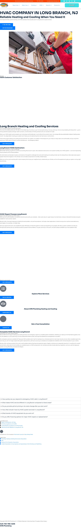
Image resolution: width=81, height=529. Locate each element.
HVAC (40, 5)
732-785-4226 (40, 1)
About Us (48, 5)
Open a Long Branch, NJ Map (9, 422)
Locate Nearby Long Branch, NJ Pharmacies (12, 425)
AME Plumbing (5, 526)
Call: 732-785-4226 (7, 524)
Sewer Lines (15, 5)
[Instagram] (67, 1)
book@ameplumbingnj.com (53, 1)
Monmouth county (18, 434)
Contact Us (57, 5)
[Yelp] (72, 1)
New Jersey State (28, 434)
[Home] (74, 1)
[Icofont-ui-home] (77, 1)
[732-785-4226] (35, 1)
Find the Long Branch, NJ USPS (9, 424)
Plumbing (33, 5)
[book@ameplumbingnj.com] (45, 1)
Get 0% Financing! (8, 28)
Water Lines (25, 5)
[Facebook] (64, 1)
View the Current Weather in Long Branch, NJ (12, 427)
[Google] (69, 1)
